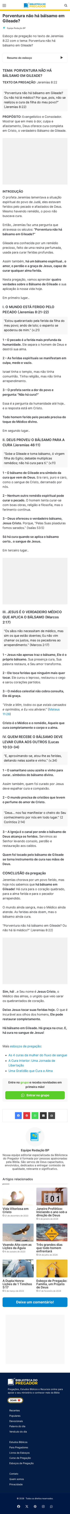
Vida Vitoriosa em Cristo (16, 1210)
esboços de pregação (25, 1046)
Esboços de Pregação (21, 1463)
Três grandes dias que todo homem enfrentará (49, 1248)
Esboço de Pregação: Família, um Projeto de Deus (51, 1284)
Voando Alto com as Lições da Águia (17, 1246)
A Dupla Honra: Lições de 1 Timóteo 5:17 (17, 1284)
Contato (13, 1473)
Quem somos (16, 1479)
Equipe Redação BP (16, 28)
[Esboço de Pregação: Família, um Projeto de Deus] (51, 1268)
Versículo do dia (18, 1431)
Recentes (14, 1410)
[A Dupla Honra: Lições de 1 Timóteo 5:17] (18, 1268)
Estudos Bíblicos (18, 1442)
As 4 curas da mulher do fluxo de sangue (37, 1055)
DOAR (15, 1400)
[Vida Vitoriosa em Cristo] (18, 1196)
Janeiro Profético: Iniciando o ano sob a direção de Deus (51, 1212)
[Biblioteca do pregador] (35, 5)
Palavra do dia (17, 1426)
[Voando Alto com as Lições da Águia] (18, 1232)
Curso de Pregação (20, 1457)
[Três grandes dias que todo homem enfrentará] (51, 1232)
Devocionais (16, 1421)
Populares (14, 1415)
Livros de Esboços (19, 1452)
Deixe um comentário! (35, 1302)
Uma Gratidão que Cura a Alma (30, 1071)
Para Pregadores (18, 1447)
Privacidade (16, 1484)
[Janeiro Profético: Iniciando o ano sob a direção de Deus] (51, 1196)
